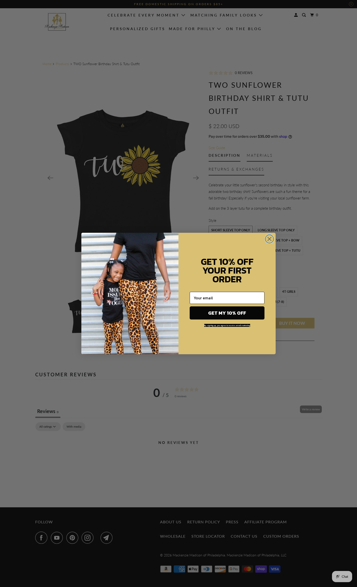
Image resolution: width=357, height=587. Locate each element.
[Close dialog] (269, 239)
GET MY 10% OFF (227, 313)
